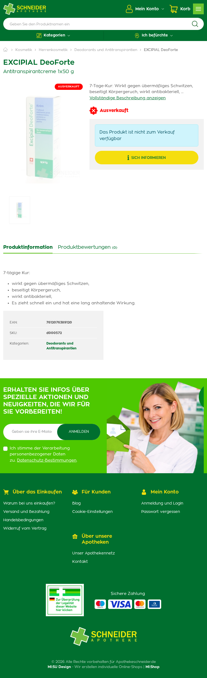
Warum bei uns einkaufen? (29, 503)
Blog (76, 503)
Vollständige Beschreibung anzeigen (127, 98)
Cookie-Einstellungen (92, 512)
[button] (53, 35)
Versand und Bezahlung (26, 512)
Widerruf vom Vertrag (24, 528)
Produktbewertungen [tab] (87, 247)
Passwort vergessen (160, 512)
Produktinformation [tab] (28, 247)
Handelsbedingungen (23, 520)
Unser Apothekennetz (93, 553)
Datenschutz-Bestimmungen (47, 460)
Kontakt (80, 562)
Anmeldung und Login (162, 503)
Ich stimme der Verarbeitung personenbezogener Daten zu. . (43, 454)
